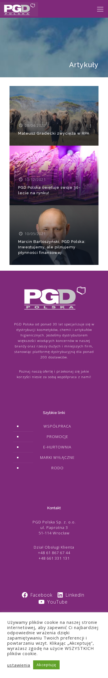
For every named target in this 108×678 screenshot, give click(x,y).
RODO (57, 467)
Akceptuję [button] (46, 664)
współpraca (57, 426)
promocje (57, 436)
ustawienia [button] (18, 665)
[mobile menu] (100, 9)
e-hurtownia (57, 447)
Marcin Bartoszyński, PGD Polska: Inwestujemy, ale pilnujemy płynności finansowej (52, 247)
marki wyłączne (57, 457)
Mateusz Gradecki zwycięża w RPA (54, 133)
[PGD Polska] (19, 8)
